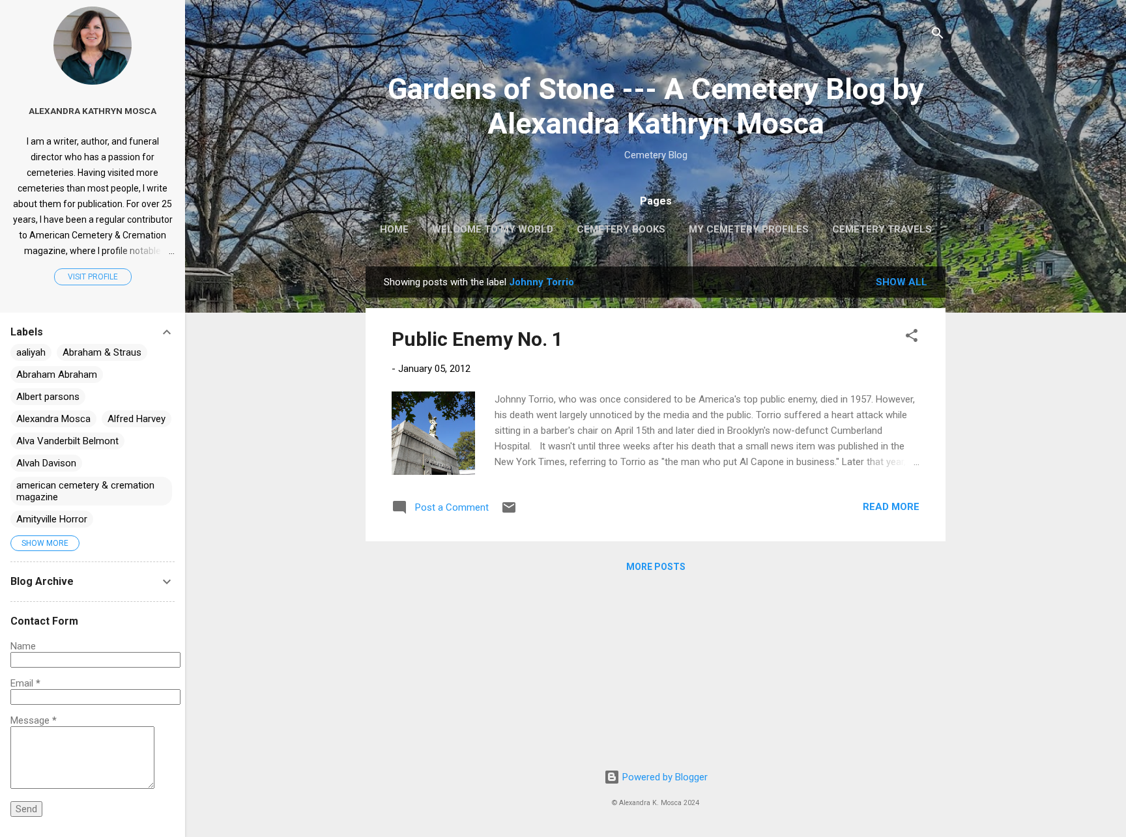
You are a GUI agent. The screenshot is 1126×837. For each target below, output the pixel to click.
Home (394, 229)
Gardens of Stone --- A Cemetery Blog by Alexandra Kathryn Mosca (656, 106)
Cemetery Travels (882, 229)
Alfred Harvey (137, 419)
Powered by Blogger (664, 777)
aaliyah (31, 352)
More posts (656, 566)
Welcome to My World (492, 229)
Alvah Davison (46, 463)
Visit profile (93, 276)
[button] (911, 338)
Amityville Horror (51, 519)
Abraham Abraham (56, 374)
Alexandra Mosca (53, 419)
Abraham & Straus (102, 352)
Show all (901, 282)
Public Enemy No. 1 (477, 339)
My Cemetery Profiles (749, 229)
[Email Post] (509, 512)
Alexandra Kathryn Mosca (92, 111)
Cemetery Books (621, 229)
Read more (891, 507)
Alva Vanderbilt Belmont (67, 441)
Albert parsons (47, 397)
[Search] (938, 35)
